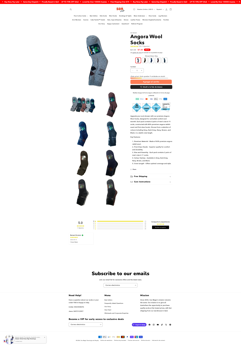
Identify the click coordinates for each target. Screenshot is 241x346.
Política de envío (145, 340)
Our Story (107, 306)
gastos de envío (137, 52)
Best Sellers (108, 300)
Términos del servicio (133, 340)
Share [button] (134, 169)
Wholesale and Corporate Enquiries (116, 313)
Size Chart (107, 310)
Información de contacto (158, 340)
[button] (71, 9)
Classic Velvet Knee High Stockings (25, 338)
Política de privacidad (120, 340)
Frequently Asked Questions (113, 303)
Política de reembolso (106, 340)
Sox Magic (83, 340)
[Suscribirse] (135, 285)
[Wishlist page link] (134, 9)
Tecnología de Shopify (93, 340)
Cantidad (133, 66)
